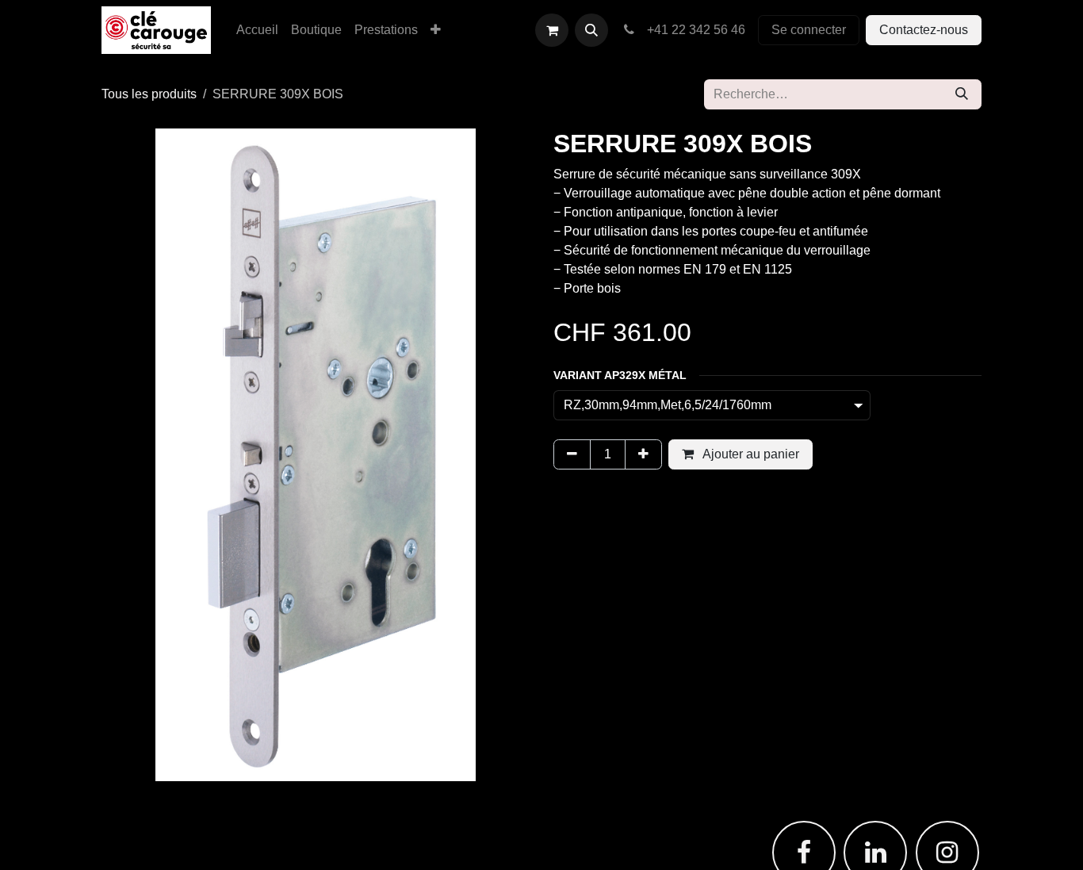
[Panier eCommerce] (551, 30)
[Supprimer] (572, 454)
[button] (591, 30)
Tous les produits (149, 94)
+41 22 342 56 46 (693, 29)
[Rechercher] (962, 94)
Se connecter (808, 29)
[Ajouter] (643, 454)
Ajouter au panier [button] (749, 454)
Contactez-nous (923, 29)
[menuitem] (257, 30)
